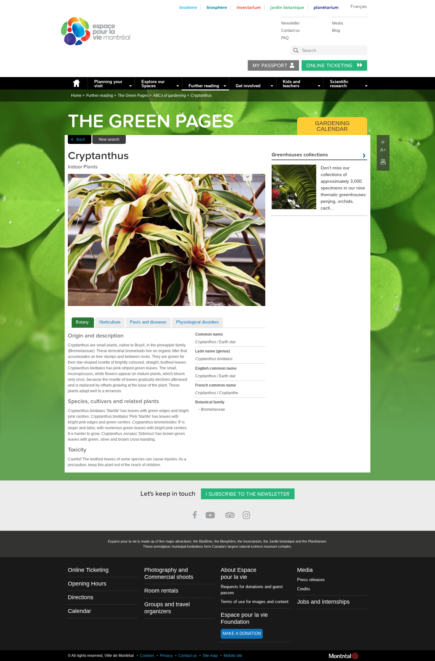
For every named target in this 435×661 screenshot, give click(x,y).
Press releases (311, 579)
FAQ (285, 38)
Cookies (147, 655)
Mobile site (233, 655)
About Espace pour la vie (238, 573)
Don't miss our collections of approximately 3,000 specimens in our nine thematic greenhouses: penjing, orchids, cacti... (344, 187)
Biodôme (188, 7)
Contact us (290, 30)
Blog (336, 30)
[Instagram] (247, 514)
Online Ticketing (330, 65)
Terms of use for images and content (255, 601)
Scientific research (339, 83)
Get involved (248, 85)
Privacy (166, 655)
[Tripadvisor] (230, 512)
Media (337, 23)
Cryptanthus (201, 95)
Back (80, 139)
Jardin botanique (287, 7)
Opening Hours (87, 583)
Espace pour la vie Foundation (244, 618)
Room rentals (161, 590)
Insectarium (249, 7)
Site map (210, 655)
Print (383, 161)
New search (109, 139)
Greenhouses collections (300, 155)
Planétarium (326, 7)
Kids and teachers (291, 83)
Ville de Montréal (343, 656)
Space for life (93, 51)
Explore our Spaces (153, 83)
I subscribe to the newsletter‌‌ (248, 494)
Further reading (204, 85)
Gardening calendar (332, 126)
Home (76, 83)
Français (359, 6)
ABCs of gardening (169, 95)
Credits (303, 588)
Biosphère (217, 7)
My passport (270, 65)
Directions (80, 597)
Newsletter (290, 23)
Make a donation (242, 633)
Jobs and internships (323, 602)
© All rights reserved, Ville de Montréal (101, 655)
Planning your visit (108, 83)
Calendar (79, 611)
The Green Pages (133, 95)
